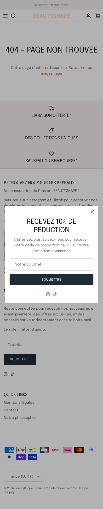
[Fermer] (92, 212)
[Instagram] (48, 294)
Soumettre (51, 279)
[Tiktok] (55, 294)
